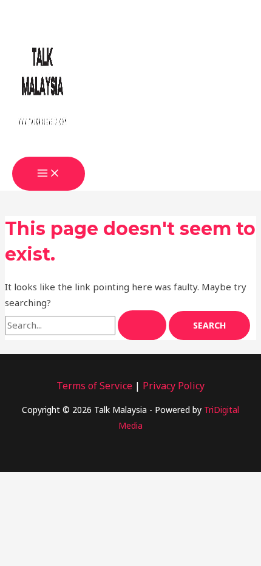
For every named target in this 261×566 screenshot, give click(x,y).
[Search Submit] (142, 325)
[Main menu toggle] (48, 174)
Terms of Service (94, 385)
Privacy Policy (174, 385)
